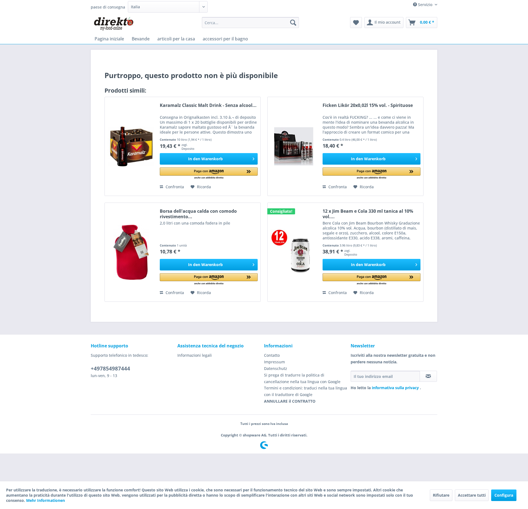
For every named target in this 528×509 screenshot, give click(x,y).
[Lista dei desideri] (356, 22)
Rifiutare (441, 495)
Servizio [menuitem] (425, 4)
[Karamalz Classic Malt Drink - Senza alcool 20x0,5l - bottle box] (131, 146)
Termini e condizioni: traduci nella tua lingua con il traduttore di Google (305, 391)
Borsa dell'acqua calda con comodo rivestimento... (198, 213)
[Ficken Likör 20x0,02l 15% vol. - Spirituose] (293, 146)
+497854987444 (110, 368)
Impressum (274, 361)
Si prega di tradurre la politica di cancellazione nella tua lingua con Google (302, 378)
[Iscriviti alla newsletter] (428, 376)
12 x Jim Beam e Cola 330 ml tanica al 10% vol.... (368, 213)
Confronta (174, 186)
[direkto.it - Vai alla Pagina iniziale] (113, 24)
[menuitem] (250, 22)
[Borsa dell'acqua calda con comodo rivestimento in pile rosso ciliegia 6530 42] (131, 252)
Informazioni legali (194, 355)
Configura (503, 495)
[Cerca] (293, 22)
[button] (209, 173)
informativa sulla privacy (396, 387)
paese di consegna (108, 7)
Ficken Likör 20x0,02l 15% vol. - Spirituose (368, 105)
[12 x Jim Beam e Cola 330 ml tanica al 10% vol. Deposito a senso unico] (293, 252)
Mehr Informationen (45, 500)
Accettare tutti (472, 495)
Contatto (272, 355)
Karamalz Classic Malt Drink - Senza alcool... (208, 105)
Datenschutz (275, 368)
